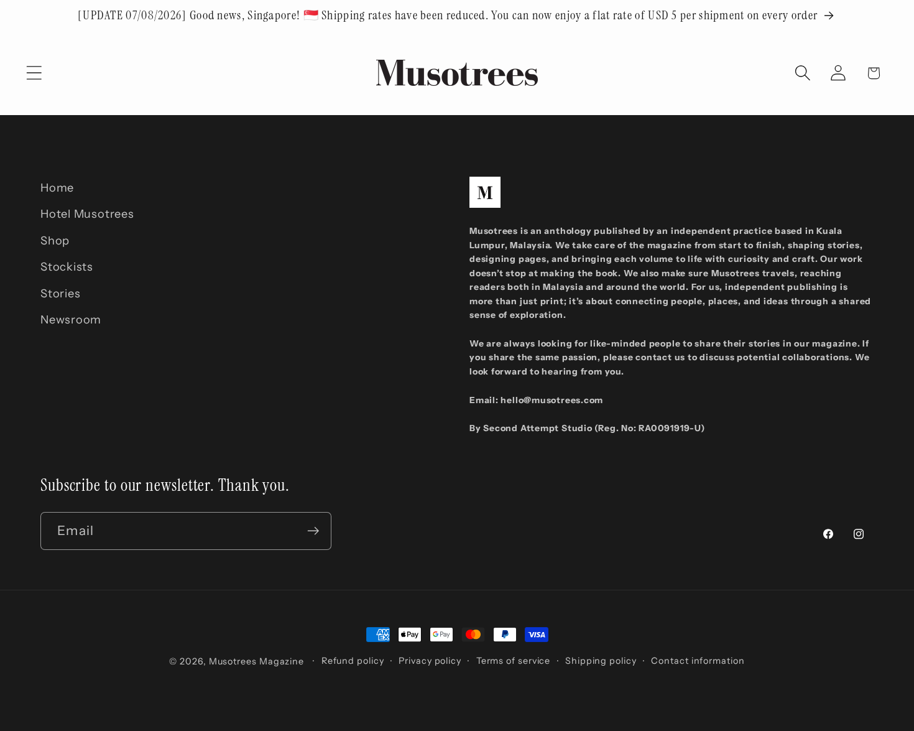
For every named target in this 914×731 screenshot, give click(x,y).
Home (57, 187)
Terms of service (513, 660)
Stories (60, 293)
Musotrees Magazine (256, 661)
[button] (34, 73)
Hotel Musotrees (87, 214)
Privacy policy (430, 660)
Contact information (697, 660)
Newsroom (70, 319)
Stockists (66, 267)
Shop (55, 240)
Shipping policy (601, 660)
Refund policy (352, 660)
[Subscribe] (313, 531)
